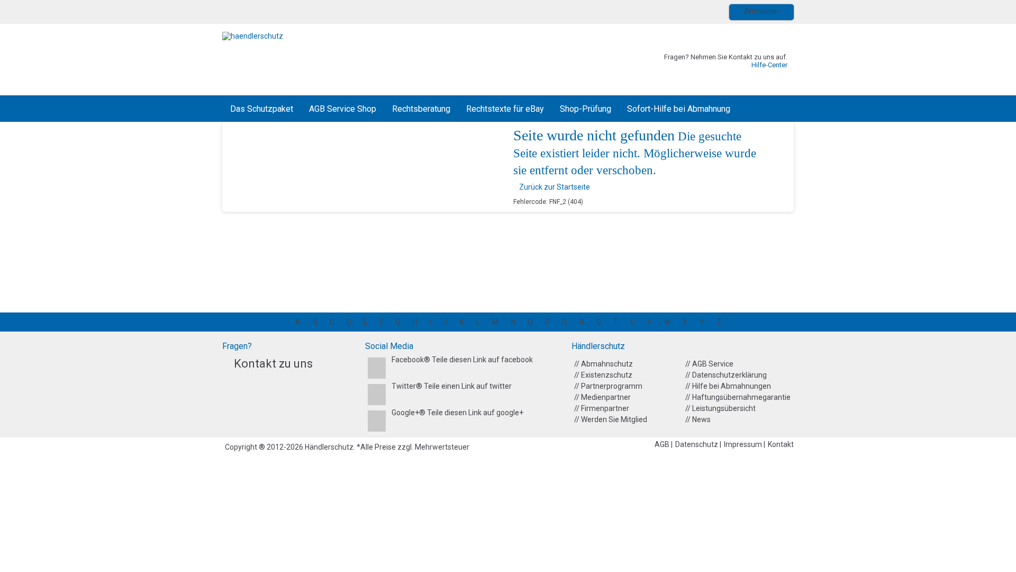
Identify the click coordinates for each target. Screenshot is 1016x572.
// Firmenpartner (601, 408)
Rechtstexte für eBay (505, 109)
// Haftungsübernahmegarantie (738, 397)
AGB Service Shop (342, 109)
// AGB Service (709, 364)
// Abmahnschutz (603, 364)
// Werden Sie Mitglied (610, 419)
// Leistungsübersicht (720, 408)
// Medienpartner (602, 397)
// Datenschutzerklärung (726, 375)
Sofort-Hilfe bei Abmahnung (678, 109)
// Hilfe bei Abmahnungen (728, 386)
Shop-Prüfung (585, 109)
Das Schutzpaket (261, 109)
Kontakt (781, 444)
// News (698, 419)
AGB (663, 444)
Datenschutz (697, 444)
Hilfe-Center (769, 65)
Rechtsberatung (421, 109)
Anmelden (761, 11)
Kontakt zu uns (273, 363)
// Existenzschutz (603, 375)
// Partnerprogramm (608, 386)
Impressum (744, 444)
